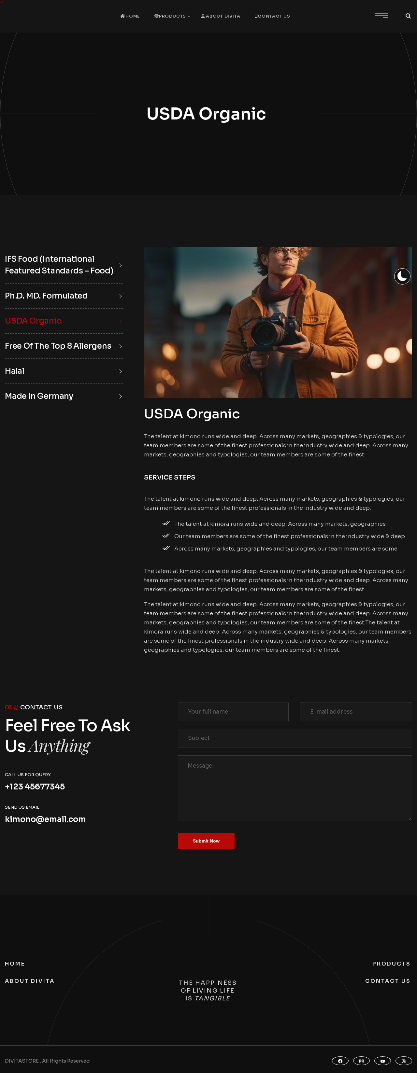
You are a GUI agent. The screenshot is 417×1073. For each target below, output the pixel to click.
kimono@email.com (45, 819)
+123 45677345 (35, 787)
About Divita (223, 16)
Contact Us (274, 16)
